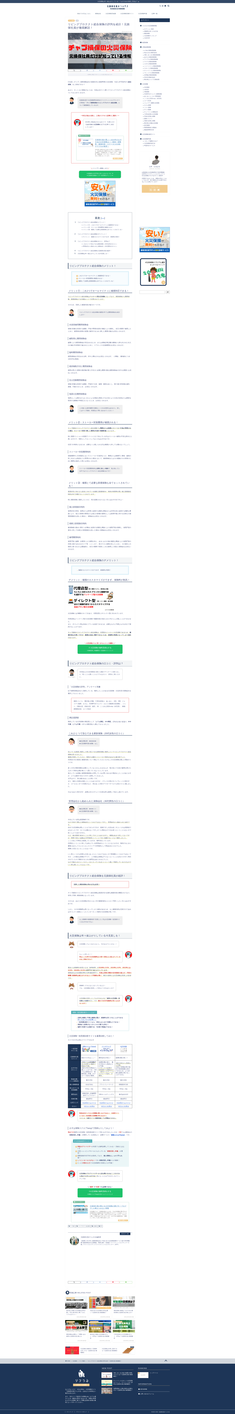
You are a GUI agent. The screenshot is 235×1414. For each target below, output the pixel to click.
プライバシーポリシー (81, 1411)
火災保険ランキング (150, 35)
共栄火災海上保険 (149, 116)
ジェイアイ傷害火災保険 (151, 103)
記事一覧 (155, 13)
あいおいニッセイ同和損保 (152, 96)
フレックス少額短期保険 (151, 72)
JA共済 (146, 89)
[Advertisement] (100, 1264)
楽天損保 (147, 125)
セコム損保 (147, 105)
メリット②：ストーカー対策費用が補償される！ (98, 227)
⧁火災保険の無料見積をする (100, 1192)
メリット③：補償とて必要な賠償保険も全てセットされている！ (103, 229)
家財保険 (147, 33)
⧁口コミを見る (89, 1106)
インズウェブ (106, 1046)
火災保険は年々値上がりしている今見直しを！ (93, 253)
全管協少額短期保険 (150, 75)
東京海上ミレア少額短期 (151, 79)
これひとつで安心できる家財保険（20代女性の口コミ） (100, 244)
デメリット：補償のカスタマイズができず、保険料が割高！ (101, 237)
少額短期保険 (146, 47)
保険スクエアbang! (89, 1046)
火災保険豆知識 (111, 13)
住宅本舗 (123, 1046)
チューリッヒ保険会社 (151, 112)
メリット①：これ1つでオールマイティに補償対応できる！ (101, 225)
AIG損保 (146, 87)
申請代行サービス (149, 145)
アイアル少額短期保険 (151, 59)
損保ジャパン (148, 118)
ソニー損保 (147, 107)
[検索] (168, 292)
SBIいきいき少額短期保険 (152, 55)
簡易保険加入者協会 (150, 127)
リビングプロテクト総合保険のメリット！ (92, 222)
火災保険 (95, 1226)
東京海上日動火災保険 (151, 123)
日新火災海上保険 (149, 121)
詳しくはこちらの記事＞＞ (87, 1019)
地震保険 (145, 42)
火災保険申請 (142, 13)
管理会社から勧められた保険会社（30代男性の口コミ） (100, 246)
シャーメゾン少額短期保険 (152, 66)
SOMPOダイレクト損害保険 (153, 94)
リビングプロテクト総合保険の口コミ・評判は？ (94, 241)
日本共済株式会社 (149, 77)
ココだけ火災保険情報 (149, 25)
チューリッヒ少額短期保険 (152, 70)
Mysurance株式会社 (150, 52)
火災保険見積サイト (127, 13)
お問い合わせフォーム (147, 1394)
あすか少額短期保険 (150, 57)
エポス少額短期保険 (150, 64)
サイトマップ (70, 1411)
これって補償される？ (151, 141)
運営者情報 (143, 1389)
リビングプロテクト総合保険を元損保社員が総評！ (95, 250)
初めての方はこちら (84, 13)
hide (103, 218)
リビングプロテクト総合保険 (84, 1226)
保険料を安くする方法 (151, 31)
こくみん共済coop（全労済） (153, 98)
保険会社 (98, 13)
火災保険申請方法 (149, 143)
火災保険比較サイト (148, 134)
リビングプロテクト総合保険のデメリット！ (92, 234)
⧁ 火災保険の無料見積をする (100, 649)
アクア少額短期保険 (150, 61)
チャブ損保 (71, 20)
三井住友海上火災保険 (151, 114)
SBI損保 (146, 91)
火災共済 (147, 38)
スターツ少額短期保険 (151, 68)
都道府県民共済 (149, 130)
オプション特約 (149, 29)
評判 (101, 1226)
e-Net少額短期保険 (150, 50)
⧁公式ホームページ (89, 1103)
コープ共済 (147, 100)
